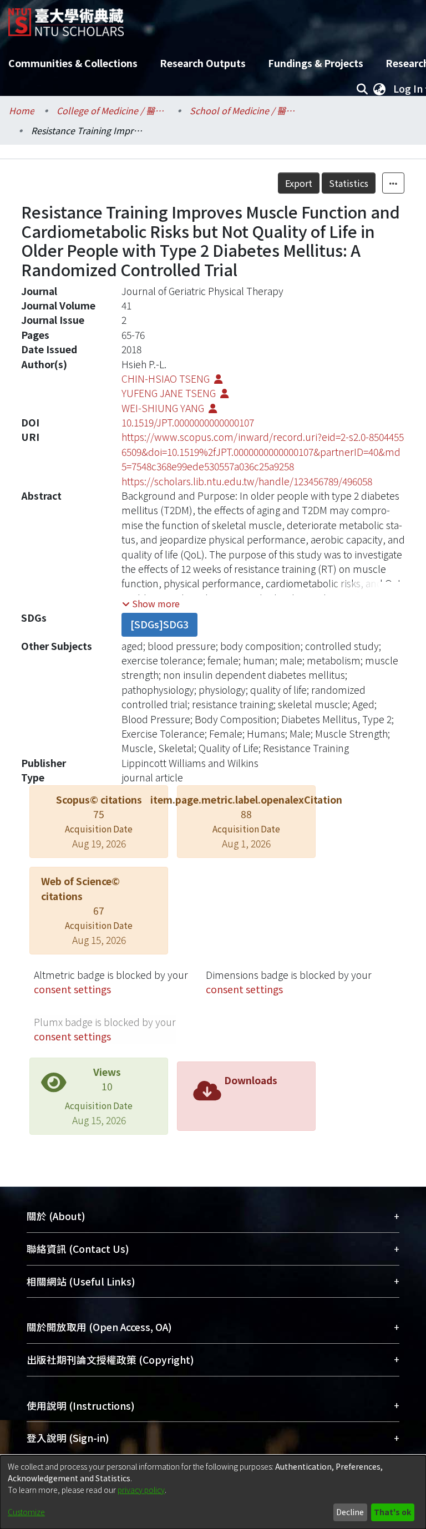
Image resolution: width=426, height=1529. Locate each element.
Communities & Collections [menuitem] (73, 63)
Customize (26, 1511)
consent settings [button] (72, 989)
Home (21, 110)
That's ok (392, 1511)
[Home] (66, 18)
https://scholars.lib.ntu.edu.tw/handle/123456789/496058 (246, 481)
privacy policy (141, 1489)
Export (298, 183)
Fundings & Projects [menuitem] (315, 63)
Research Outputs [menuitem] (203, 63)
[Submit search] (362, 88)
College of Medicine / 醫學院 (112, 110)
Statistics (348, 183)
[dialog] (213, 1492)
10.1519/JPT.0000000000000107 (187, 422)
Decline (350, 1511)
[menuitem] (379, 89)
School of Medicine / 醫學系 (245, 110)
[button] (150, 603)
